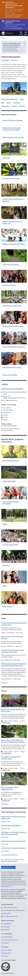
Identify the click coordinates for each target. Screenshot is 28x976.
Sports (4, 586)
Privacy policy (5, 943)
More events (4, 804)
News (22, 99)
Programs (16, 103)
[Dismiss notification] (24, 43)
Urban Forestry (7, 606)
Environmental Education (10, 460)
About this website (6, 950)
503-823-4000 (22, 884)
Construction (5, 106)
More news (4, 683)
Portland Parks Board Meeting (11, 825)
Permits (21, 106)
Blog (2, 103)
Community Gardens (9, 481)
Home (3, 38)
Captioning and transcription (9, 940)
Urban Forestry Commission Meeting (13, 841)
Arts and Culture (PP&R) (10, 545)
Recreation (6, 565)
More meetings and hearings (9, 855)
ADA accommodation (7, 937)
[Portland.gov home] (7, 33)
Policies (14, 106)
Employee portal (5, 953)
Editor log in (4, 956)
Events (8, 103)
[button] (21, 33)
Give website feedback (11, 861)
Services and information (9, 99)
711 (10, 886)
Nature (4, 524)
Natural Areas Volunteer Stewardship (10, 503)
